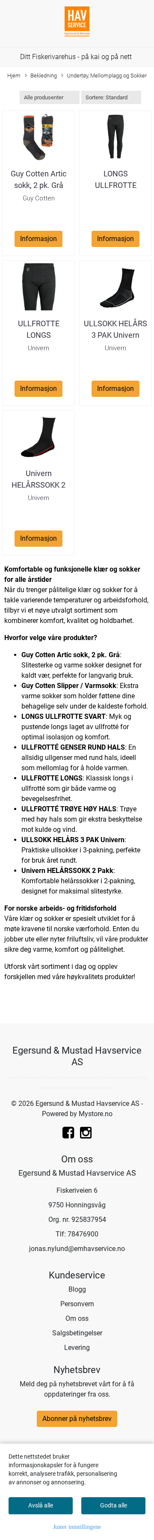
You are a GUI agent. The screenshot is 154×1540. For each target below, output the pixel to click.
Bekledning (43, 75)
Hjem (14, 75)
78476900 (83, 1234)
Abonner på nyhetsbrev (77, 1419)
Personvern (77, 1304)
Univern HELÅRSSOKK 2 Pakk (38, 485)
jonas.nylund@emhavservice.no (77, 1249)
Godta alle (113, 1505)
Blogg (77, 1289)
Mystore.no (96, 1114)
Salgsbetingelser (77, 1333)
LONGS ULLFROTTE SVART (115, 185)
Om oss (77, 1318)
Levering (77, 1347)
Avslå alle (40, 1505)
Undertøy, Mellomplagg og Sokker (107, 75)
